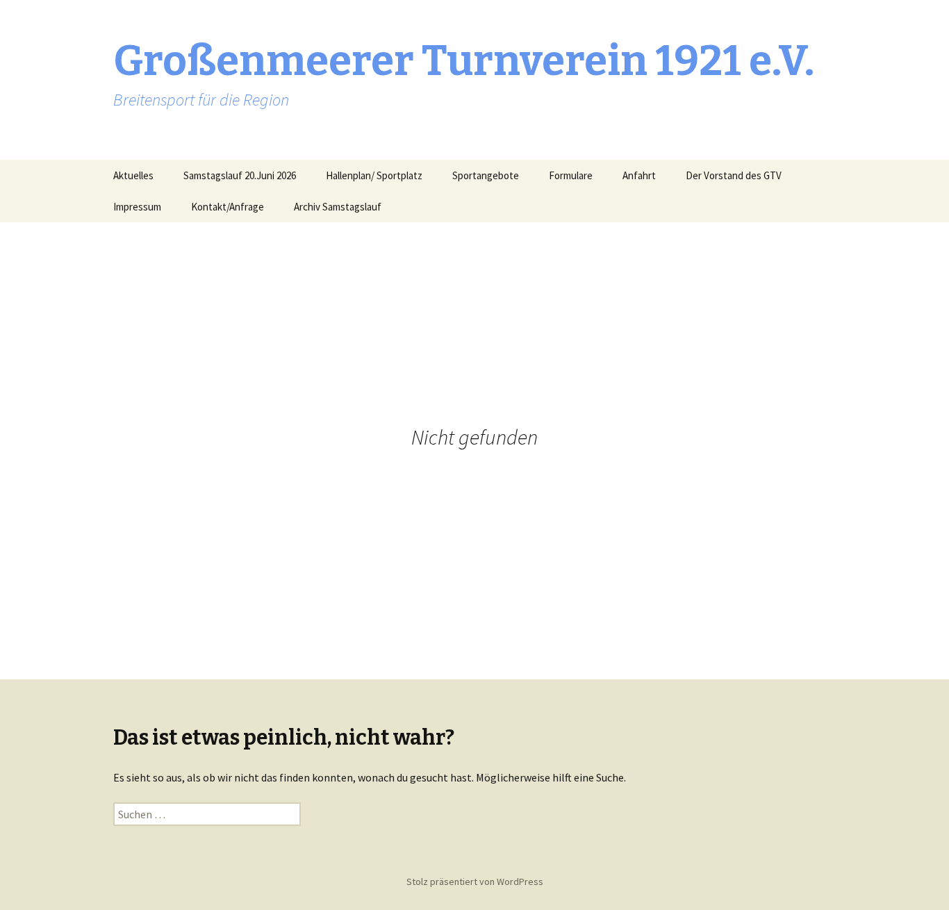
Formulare (571, 175)
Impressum (137, 206)
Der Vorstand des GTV (734, 175)
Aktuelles (133, 175)
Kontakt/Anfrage (227, 206)
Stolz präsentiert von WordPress (474, 881)
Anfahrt (639, 175)
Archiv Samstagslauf (337, 206)
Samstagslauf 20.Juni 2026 (239, 175)
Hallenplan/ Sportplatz (374, 175)
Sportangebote (485, 175)
